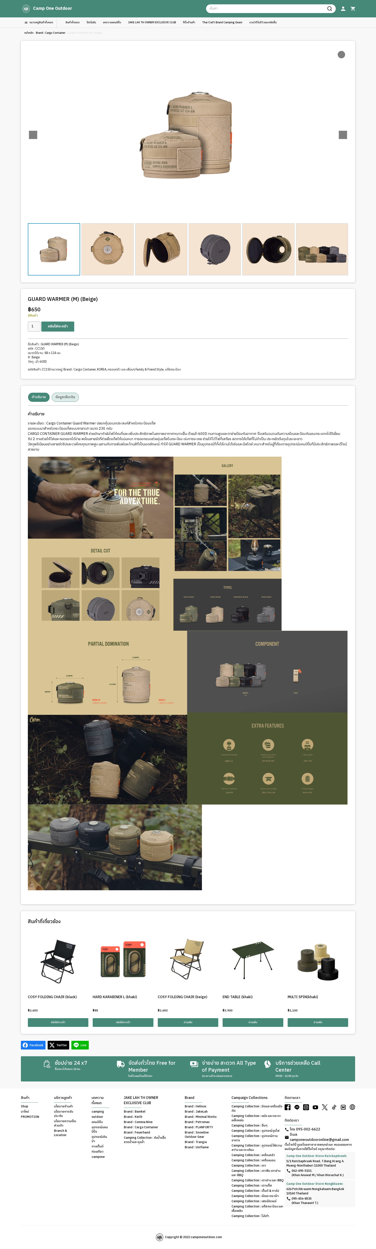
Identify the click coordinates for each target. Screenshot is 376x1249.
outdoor (97, 1117)
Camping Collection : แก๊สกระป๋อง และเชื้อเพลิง (258, 1208)
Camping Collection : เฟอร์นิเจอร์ (254, 1201)
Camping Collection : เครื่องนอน (253, 1160)
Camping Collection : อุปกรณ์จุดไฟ (255, 1131)
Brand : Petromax (197, 1122)
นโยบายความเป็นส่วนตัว (65, 1123)
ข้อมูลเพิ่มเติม (65, 397)
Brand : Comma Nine (138, 1122)
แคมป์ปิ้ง (97, 1122)
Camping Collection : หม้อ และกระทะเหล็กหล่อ (256, 1118)
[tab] (39, 397)
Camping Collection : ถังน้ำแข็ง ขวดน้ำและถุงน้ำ (145, 1140)
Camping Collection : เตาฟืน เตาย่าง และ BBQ (256, 1173)
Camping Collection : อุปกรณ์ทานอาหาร (255, 1138)
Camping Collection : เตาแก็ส (252, 1186)
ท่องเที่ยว (97, 1152)
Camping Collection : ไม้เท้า (250, 1216)
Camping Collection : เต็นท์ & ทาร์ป (255, 1191)
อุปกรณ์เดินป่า (99, 1139)
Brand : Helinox (195, 1106)
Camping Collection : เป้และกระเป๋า (255, 1196)
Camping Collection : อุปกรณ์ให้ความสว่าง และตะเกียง (257, 1147)
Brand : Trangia (196, 1142)
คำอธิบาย (39, 397)
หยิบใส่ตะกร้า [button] (58, 1022)
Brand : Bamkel (134, 1112)
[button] (343, 135)
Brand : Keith (133, 1117)
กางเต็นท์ (98, 1146)
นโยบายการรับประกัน (63, 1114)
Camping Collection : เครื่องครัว (253, 1155)
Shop (24, 1106)
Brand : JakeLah (196, 1112)
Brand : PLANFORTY (199, 1127)
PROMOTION (30, 1117)
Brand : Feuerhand (137, 1132)
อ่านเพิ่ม (188, 1022)
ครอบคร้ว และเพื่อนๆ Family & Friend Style (136, 369)
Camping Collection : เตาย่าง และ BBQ (258, 1180)
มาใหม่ (25, 1112)
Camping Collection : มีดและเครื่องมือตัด (257, 1108)
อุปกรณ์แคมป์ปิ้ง (100, 1129)
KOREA (101, 369)
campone (98, 1157)
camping (98, 1112)
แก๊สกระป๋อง (173, 369)
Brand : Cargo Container (50, 33)
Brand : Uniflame (197, 1147)
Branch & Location (60, 1133)
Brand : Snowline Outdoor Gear (197, 1134)
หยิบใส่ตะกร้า (58, 326)
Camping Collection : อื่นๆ (249, 1125)
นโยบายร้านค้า (63, 1106)
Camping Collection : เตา (249, 1165)
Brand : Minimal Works (201, 1117)
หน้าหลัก (29, 33)
